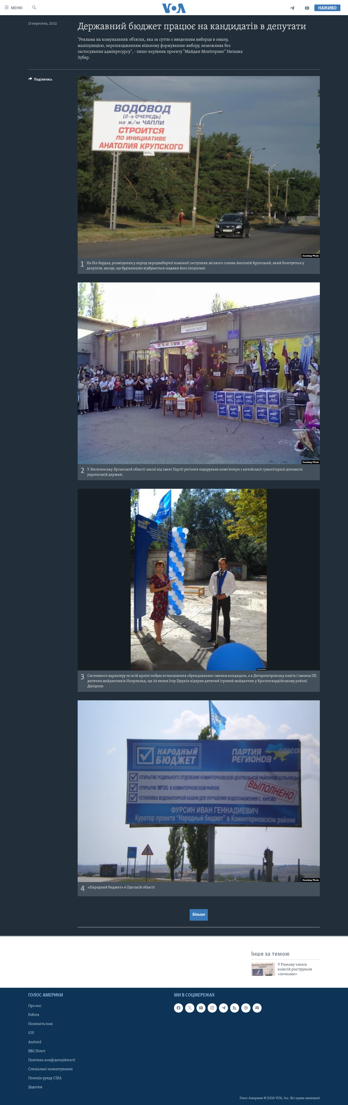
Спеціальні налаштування (50, 1069)
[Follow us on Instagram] (212, 1007)
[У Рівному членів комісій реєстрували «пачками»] (263, 969)
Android (34, 1042)
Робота (33, 1015)
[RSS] (234, 1007)
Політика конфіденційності (51, 1060)
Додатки (35, 1087)
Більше (198, 915)
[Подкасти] (245, 1007)
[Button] (40, 80)
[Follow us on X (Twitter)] (189, 1007)
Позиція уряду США (45, 1078)
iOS (31, 1033)
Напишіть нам (40, 1024)
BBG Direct (36, 1051)
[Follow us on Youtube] (200, 1007)
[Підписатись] (257, 1007)
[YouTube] (307, 8)
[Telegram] (292, 8)
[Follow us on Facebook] (178, 1007)
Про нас (34, 1006)
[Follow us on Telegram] (223, 1007)
